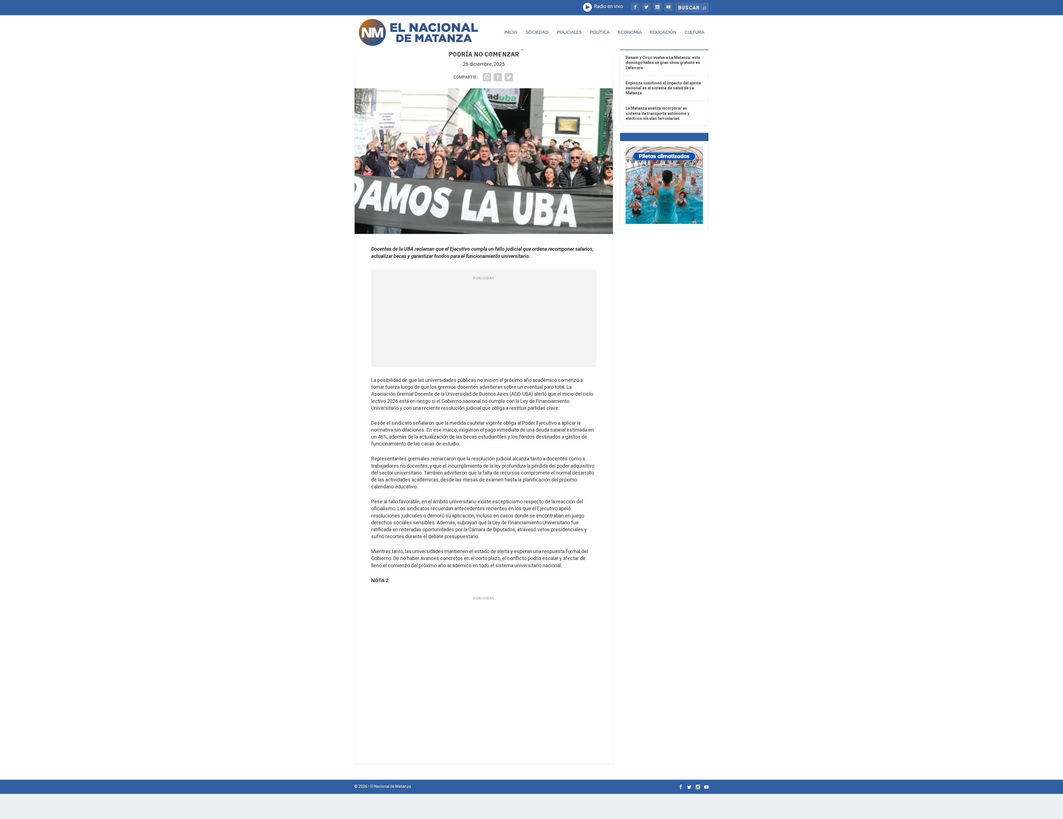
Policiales (569, 32)
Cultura (695, 32)
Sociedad (537, 32)
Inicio (510, 32)
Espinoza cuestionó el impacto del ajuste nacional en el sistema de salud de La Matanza (663, 88)
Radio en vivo (607, 6)
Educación (663, 32)
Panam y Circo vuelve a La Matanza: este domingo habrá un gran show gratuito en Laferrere (663, 62)
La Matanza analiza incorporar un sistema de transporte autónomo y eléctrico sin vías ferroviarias (657, 113)
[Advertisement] (483, 322)
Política (600, 32)
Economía (630, 32)
